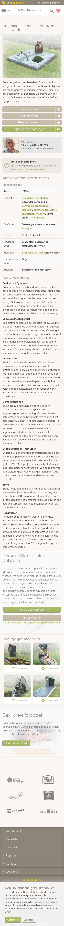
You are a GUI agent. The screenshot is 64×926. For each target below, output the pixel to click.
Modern (40, 214)
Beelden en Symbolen (35, 198)
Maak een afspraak (32, 609)
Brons (25, 252)
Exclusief (27, 210)
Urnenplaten (37, 217)
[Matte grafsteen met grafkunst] (17, 654)
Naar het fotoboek (16, 743)
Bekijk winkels (32, 618)
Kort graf (27, 228)
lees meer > (18, 101)
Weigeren (29, 919)
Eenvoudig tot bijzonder (35, 206)
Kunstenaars (40, 210)
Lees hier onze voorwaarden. (27, 169)
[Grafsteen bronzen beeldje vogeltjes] (46, 686)
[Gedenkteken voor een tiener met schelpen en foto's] (46, 654)
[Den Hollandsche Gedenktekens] (29, 10)
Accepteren (13, 919)
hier (9, 911)
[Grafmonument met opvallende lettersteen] (17, 686)
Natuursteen (37, 252)
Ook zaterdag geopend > (49, 2)
